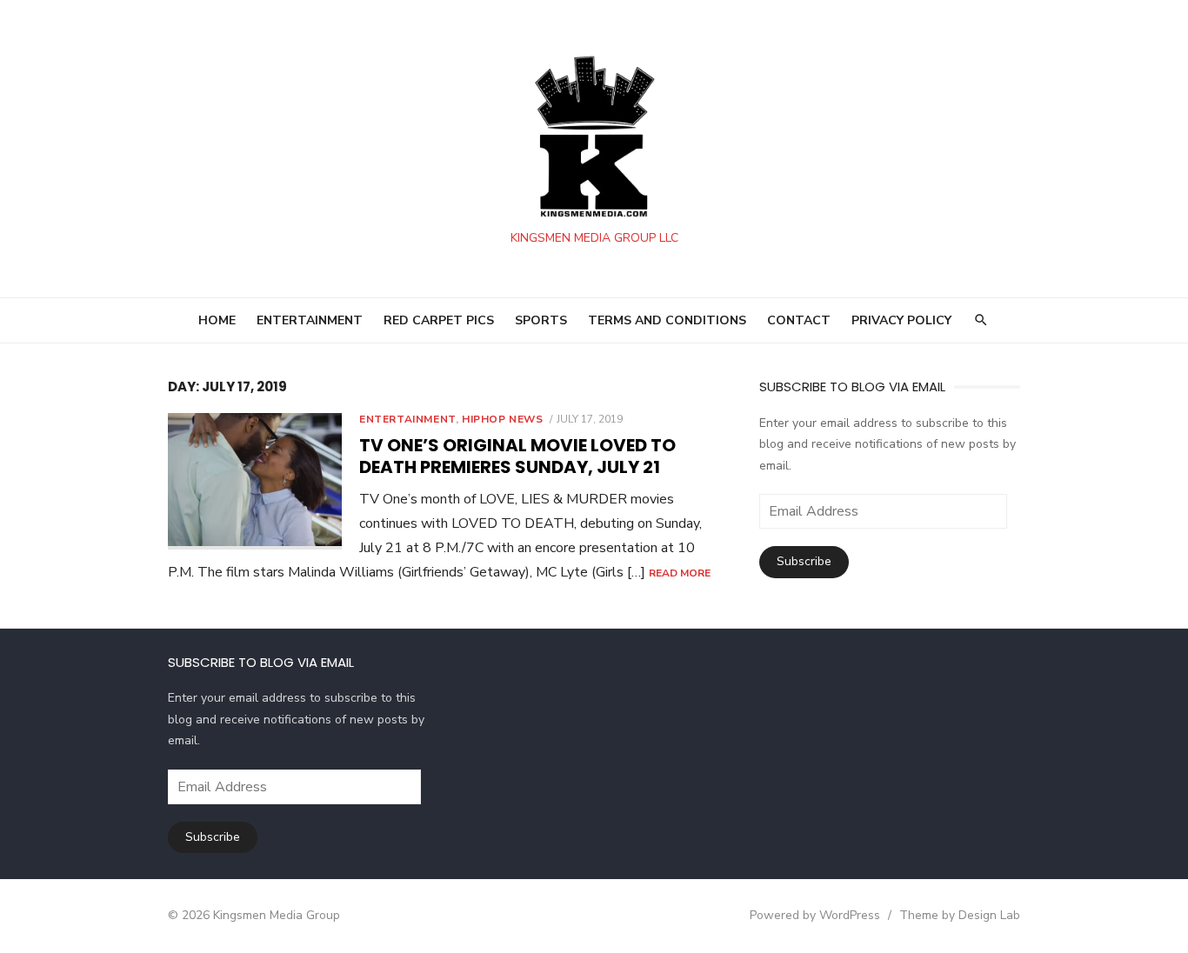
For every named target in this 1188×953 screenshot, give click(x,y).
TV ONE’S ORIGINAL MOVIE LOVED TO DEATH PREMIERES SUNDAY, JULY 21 (517, 456)
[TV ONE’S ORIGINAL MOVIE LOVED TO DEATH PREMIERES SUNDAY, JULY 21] (255, 481)
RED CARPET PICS (439, 320)
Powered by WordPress (815, 915)
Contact (799, 320)
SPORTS (541, 320)
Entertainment (407, 419)
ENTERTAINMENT (310, 320)
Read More (680, 573)
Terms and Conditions (667, 320)
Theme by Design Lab (959, 915)
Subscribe (804, 561)
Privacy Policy (901, 320)
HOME (217, 320)
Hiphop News (503, 419)
